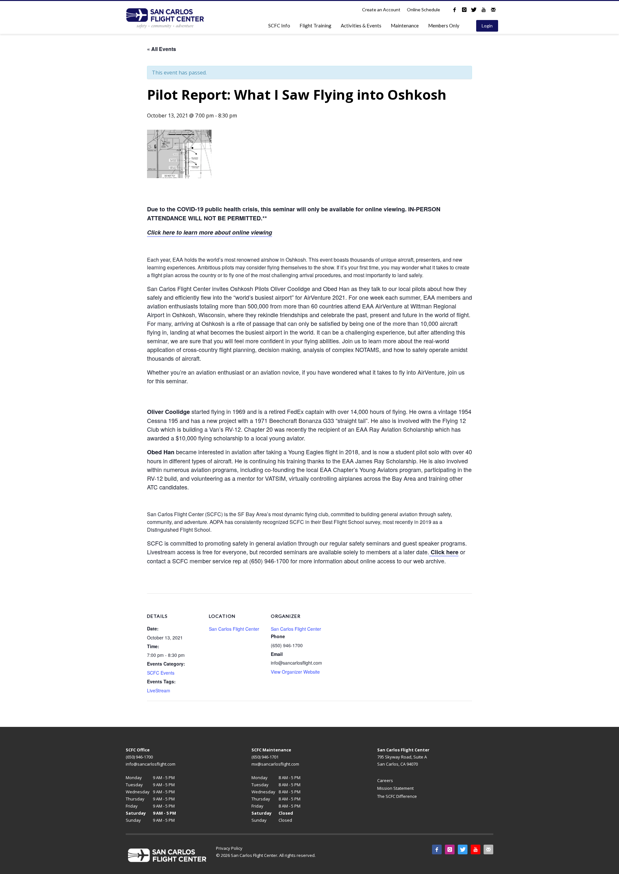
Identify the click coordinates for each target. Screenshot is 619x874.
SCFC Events (160, 672)
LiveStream (158, 690)
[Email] (493, 10)
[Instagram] (464, 10)
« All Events (161, 49)
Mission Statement (395, 788)
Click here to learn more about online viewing (209, 232)
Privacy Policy (229, 848)
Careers (385, 780)
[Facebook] (454, 10)
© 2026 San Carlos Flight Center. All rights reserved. (266, 855)
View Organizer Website (295, 671)
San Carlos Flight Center (234, 629)
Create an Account (381, 9)
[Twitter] (474, 10)
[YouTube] (483, 10)
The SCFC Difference (397, 796)
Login (487, 25)
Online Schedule (423, 9)
